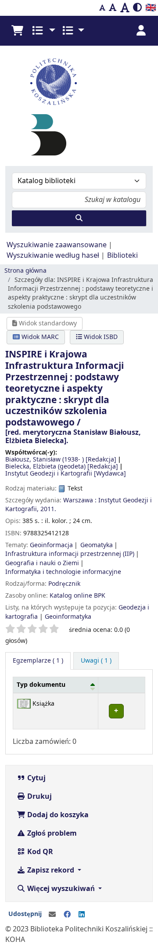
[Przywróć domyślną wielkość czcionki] (112, 7)
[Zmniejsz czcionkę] (102, 8)
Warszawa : (80, 500)
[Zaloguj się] (141, 30)
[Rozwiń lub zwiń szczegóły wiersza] (121, 711)
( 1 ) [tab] (38, 660)
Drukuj (38, 796)
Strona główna (25, 270)
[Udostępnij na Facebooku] (67, 914)
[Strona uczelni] (79, 82)
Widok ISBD (100, 337)
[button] (17, 30)
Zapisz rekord (50, 870)
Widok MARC (39, 337)
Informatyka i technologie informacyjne (63, 572)
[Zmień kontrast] (137, 7)
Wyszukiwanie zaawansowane (57, 245)
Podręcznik (64, 583)
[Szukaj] (79, 218)
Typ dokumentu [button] (41, 684)
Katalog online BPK (77, 595)
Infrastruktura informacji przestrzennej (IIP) (69, 554)
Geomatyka (96, 545)
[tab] (96, 661)
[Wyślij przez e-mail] (52, 914)
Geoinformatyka (68, 616)
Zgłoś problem (51, 833)
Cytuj (35, 778)
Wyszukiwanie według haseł (53, 255)
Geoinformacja (51, 545)
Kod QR (39, 852)
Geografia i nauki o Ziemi (42, 563)
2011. (48, 509)
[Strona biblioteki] (49, 135)
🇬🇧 (150, 7)
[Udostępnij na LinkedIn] (82, 914)
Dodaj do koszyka (57, 815)
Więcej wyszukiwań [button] (61, 889)
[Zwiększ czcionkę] (124, 8)
